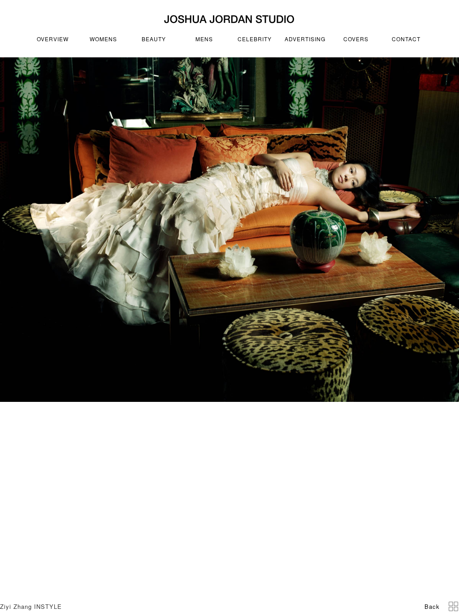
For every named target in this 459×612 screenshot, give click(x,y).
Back (432, 607)
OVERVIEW (53, 39)
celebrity (255, 39)
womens (103, 39)
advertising (305, 39)
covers (355, 39)
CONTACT (406, 39)
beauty (154, 39)
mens (204, 39)
